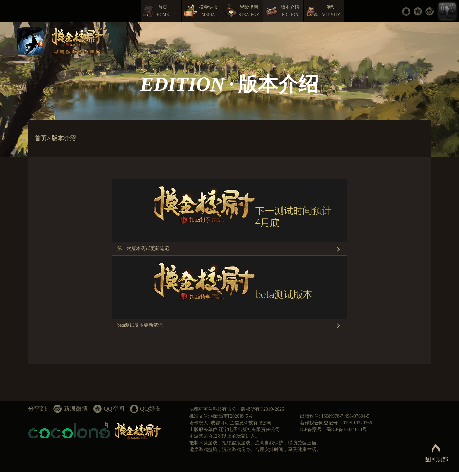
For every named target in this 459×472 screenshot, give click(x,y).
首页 (41, 138)
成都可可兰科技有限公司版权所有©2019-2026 (236, 409)
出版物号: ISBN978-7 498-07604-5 (334, 416)
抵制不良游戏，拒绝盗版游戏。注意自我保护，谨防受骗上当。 (255, 442)
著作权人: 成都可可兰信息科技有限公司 (230, 422)
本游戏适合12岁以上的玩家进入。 (224, 436)
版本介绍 (64, 138)
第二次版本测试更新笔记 (143, 248)
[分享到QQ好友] (408, 11)
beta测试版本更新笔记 (140, 325)
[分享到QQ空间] (419, 11)
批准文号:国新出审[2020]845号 (221, 416)
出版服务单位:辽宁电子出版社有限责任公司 (234, 429)
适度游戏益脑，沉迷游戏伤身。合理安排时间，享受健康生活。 (255, 449)
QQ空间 (113, 408)
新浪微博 (76, 408)
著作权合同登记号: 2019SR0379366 (336, 422)
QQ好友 (150, 408)
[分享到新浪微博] (431, 11)
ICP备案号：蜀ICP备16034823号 (333, 429)
